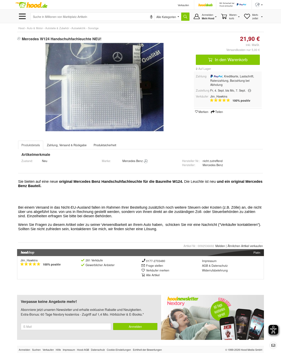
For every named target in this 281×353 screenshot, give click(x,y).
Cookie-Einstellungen (119, 349)
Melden (220, 246)
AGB (205, 265)
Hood (21, 28)
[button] (259, 4)
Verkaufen (183, 5)
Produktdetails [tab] (30, 145)
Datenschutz (219, 265)
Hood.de (31, 5)
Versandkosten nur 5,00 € (243, 50)
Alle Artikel (153, 275)
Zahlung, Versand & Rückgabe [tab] (67, 145)
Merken (203, 111)
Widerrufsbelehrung (215, 270)
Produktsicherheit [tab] (105, 145)
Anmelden (135, 326)
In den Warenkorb (230, 59)
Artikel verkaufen (245, 246)
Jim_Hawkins (29, 260)
